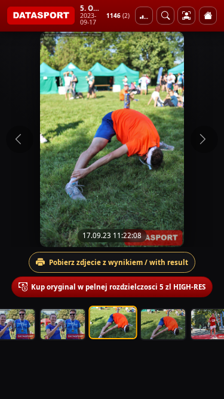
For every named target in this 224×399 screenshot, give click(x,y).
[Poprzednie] (19, 139)
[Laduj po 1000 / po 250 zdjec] (144, 16)
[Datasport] (41, 16)
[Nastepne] (204, 139)
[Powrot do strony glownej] (208, 16)
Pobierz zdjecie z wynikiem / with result (118, 262)
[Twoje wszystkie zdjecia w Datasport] (186, 16)
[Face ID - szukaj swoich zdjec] (165, 16)
